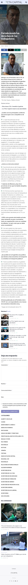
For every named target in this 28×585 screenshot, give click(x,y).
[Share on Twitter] (11, 50)
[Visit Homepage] (14, 2)
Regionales (4, 461)
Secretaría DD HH (6, 470)
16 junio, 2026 (12, 340)
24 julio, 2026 (12, 324)
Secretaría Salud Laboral (9, 490)
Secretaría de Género (7, 481)
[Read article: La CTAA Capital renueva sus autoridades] (5, 323)
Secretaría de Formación (8, 479)
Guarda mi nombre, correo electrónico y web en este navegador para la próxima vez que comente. (15, 405)
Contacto (14, 568)
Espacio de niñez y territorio (10, 433)
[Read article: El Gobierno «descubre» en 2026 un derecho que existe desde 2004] (5, 337)
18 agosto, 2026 (13, 318)
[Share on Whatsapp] (17, 50)
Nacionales (11, 45)
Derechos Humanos (7, 427)
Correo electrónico (6, 390)
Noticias (6, 45)
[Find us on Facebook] (9, 581)
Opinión (3, 450)
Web (2, 397)
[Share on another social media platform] (24, 50)
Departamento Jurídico (8, 424)
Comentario (5, 365)
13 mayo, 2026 (12, 348)
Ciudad (3, 422)
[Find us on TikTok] (17, 581)
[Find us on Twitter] (11, 581)
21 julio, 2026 (12, 332)
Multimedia (4, 441)
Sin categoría (5, 496)
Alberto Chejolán (6, 419)
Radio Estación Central (8, 456)
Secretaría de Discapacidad (9, 476)
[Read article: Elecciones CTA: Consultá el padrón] (5, 316)
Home (2, 45)
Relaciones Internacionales (9, 464)
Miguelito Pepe (5, 439)
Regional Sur (5, 459)
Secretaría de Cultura (8, 473)
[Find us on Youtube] (15, 581)
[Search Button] (26, 2)
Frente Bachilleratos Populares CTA (12, 436)
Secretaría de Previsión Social (10, 484)
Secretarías (4, 493)
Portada (3, 453)
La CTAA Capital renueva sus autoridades (14, 108)
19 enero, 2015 (4, 42)
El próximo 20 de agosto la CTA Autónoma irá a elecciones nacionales (17, 329)
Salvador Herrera (6, 467)
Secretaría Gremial (7, 487)
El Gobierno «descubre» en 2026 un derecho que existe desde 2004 (17, 337)
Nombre (3, 383)
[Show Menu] (2, 2)
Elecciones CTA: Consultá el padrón (12, 106)
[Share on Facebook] (4, 50)
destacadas (4, 430)
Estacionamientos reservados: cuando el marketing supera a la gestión (17, 345)
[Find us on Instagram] (13, 581)
